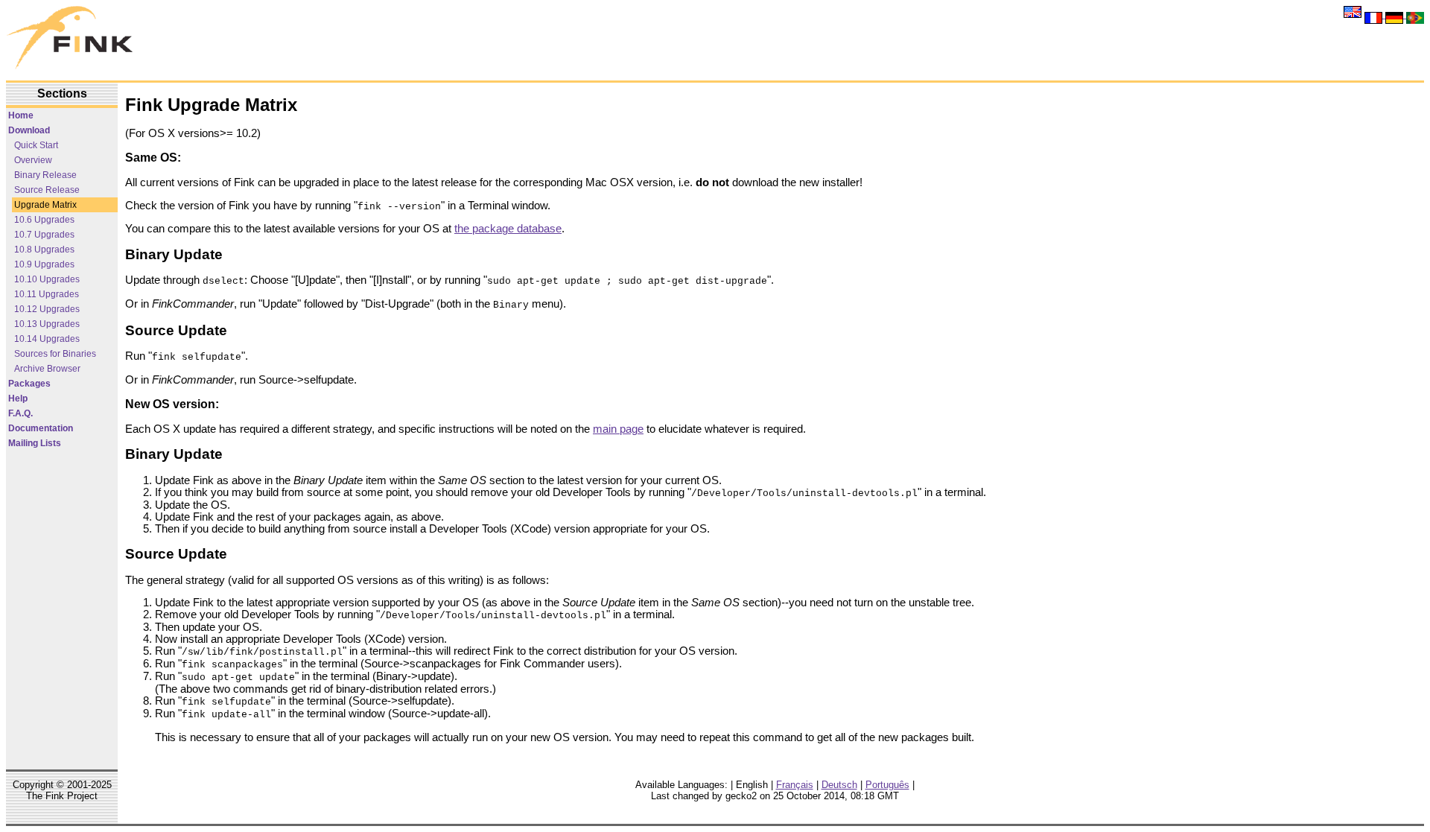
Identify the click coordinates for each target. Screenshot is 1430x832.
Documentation (40, 428)
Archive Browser (47, 368)
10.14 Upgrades (47, 339)
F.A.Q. (20, 413)
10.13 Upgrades (47, 324)
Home (21, 115)
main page (618, 429)
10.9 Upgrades (44, 264)
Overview (33, 160)
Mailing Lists (34, 443)
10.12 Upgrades (47, 309)
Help (18, 398)
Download (29, 130)
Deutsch (839, 784)
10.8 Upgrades (44, 249)
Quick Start (36, 145)
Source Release (47, 190)
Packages (29, 383)
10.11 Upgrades (46, 294)
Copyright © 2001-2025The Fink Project (62, 790)
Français (794, 784)
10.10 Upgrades (47, 279)
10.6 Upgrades (44, 220)
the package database (508, 229)
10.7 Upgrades (44, 234)
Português (887, 784)
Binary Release (45, 175)
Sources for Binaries (55, 354)
